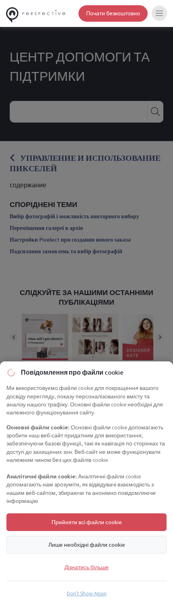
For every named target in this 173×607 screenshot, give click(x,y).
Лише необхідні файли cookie (86, 544)
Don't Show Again (87, 593)
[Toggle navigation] (159, 13)
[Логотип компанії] (35, 13)
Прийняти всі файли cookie (86, 522)
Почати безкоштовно (113, 13)
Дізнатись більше (86, 567)
